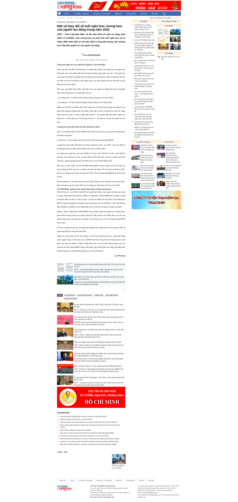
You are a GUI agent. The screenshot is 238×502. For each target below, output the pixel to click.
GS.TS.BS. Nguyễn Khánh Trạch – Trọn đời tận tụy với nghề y (143, 94)
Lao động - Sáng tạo (81, 14)
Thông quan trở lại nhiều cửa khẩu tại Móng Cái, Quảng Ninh (144, 86)
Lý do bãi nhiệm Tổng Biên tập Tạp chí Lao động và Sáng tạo (83, 416)
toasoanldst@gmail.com (150, 493)
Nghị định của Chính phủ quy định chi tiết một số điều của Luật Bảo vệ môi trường (98, 278)
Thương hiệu (131, 14)
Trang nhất (61, 18)
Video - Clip (62, 452)
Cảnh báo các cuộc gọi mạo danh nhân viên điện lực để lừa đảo (84, 436)
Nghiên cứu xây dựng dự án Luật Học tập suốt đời (143, 128)
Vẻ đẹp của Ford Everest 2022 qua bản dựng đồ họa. (173, 147)
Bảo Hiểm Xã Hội (112, 295)
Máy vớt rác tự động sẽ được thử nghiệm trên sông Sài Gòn (147, 168)
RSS (178, 18)
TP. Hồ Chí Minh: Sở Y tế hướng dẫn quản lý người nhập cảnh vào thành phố (143, 117)
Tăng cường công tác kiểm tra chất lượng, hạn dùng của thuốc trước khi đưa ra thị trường (90, 426)
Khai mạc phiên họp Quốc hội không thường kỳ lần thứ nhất (97, 342)
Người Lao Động (70, 298)
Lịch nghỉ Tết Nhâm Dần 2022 (144, 40)
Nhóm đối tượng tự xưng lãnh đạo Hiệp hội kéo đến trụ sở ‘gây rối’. (144, 135)
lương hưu (98, 295)
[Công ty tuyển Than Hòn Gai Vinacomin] (156, 200)
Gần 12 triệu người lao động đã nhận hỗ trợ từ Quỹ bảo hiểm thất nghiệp (87, 433)
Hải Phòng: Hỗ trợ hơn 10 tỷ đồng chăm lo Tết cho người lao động (143, 68)
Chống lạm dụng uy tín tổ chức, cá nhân (76, 419)
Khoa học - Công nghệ (102, 14)
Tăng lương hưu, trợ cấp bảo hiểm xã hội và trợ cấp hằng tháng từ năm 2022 (88, 422)
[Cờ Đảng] (97, 6)
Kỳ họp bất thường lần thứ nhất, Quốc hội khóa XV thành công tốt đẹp (98, 305)
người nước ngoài (85, 295)
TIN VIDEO (169, 53)
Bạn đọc (155, 14)
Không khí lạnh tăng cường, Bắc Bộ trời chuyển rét (143, 123)
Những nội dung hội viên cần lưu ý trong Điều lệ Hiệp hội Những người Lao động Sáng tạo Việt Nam (144, 46)
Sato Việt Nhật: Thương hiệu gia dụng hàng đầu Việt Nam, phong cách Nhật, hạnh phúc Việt (173, 157)
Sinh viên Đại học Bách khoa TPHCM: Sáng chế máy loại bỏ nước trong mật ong (147, 177)
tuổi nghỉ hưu (69, 295)
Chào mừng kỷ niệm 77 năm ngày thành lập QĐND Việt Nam (98, 366)
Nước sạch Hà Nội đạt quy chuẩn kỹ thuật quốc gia (173, 168)
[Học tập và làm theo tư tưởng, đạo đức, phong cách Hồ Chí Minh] (91, 397)
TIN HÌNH (169, 26)
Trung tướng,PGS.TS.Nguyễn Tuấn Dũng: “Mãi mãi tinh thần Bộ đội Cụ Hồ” (99, 378)
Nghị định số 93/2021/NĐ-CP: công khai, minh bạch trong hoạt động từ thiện (88, 444)
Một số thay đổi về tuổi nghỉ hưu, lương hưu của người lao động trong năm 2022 (89, 439)
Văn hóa (144, 14)
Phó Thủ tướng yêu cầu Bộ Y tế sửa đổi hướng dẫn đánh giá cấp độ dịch (144, 101)
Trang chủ (62, 480)
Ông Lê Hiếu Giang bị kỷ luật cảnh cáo (75, 430)
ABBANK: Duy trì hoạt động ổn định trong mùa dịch (173, 176)
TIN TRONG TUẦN (168, 21)
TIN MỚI (143, 21)
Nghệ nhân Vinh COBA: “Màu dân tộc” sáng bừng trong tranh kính (173, 185)
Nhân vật (118, 14)
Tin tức (66, 14)
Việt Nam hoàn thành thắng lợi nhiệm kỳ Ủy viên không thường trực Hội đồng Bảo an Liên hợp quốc (98, 354)
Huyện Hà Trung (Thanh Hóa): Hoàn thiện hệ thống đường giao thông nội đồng (89, 441)
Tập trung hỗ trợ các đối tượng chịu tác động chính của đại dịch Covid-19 (99, 331)
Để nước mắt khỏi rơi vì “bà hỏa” (170, 58)
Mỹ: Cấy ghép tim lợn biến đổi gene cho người (144, 62)
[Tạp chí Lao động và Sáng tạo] (144, 5)
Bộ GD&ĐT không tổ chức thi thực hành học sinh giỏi (144, 75)
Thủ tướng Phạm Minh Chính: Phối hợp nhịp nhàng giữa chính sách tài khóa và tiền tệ (98, 318)
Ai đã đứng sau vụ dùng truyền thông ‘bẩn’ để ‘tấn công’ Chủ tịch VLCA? (99, 265)
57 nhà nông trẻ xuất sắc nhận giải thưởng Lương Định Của (147, 186)
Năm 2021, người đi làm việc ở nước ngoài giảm (144, 80)
